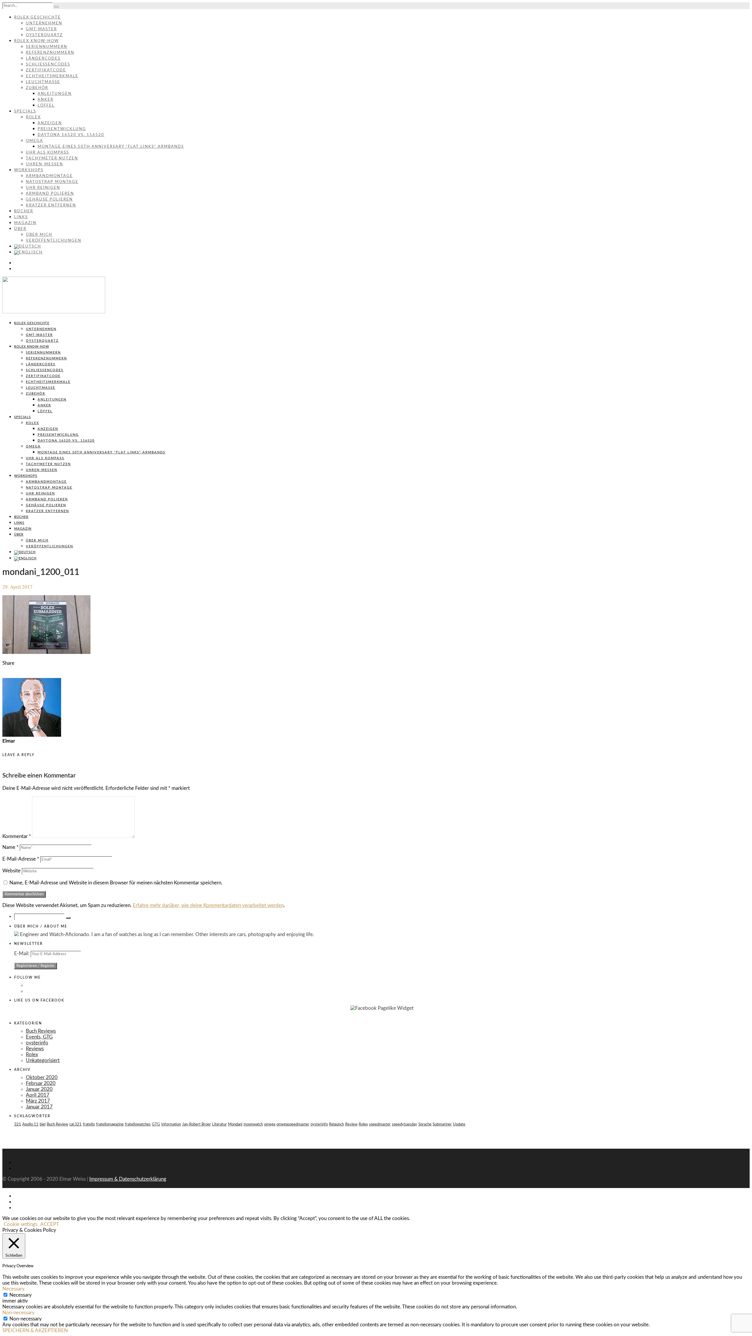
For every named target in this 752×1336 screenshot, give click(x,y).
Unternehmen (44, 23)
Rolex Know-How (36, 41)
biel (43, 1124)
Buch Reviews (41, 1031)
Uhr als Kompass (47, 152)
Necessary (20, 1295)
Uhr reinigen (43, 188)
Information (171, 1124)
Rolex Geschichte (37, 17)
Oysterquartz (44, 35)
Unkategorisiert (43, 1060)
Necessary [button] (13, 1288)
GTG (156, 1124)
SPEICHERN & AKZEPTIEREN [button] (35, 1330)
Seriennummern (46, 47)
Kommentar (16, 836)
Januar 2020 (39, 1089)
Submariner (442, 1124)
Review (351, 1124)
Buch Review (57, 1124)
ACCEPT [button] (49, 1224)
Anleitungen (55, 94)
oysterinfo (37, 1042)
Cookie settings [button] (20, 1224)
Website (11, 870)
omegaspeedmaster (292, 1124)
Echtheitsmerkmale (52, 76)
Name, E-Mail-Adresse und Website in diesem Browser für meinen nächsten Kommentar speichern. (115, 882)
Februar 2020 (41, 1083)
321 (17, 1124)
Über (20, 229)
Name (10, 847)
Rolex (33, 117)
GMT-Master (41, 29)
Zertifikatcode (46, 70)
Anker (45, 100)
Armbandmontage (49, 176)
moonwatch (253, 1124)
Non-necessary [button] (18, 1312)
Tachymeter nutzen (52, 158)
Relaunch (336, 1124)
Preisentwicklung (62, 129)
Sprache (425, 1124)
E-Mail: (22, 953)
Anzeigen (50, 123)
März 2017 (38, 1100)
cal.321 (75, 1124)
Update (459, 1124)
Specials (25, 111)
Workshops (28, 170)
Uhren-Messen (44, 164)
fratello (89, 1124)
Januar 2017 (39, 1106)
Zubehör (37, 88)
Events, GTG (39, 1036)
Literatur (219, 1124)
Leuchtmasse (43, 82)
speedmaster (380, 1124)
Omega (34, 141)
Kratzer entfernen (51, 205)
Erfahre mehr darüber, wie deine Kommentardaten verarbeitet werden (208, 905)
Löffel (46, 105)
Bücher (23, 211)
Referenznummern (50, 53)
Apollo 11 (30, 1124)
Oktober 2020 (42, 1077)
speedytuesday (404, 1124)
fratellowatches (138, 1124)
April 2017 (37, 1095)
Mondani (235, 1124)
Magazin (25, 223)
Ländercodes (43, 58)
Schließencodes (48, 64)
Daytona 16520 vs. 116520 (71, 135)
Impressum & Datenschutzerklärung (127, 1179)
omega (269, 1124)
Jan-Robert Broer (196, 1124)
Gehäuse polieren (49, 199)
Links (21, 217)
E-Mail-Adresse (20, 859)
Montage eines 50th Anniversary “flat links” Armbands (111, 147)
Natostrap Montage (52, 182)
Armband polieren (50, 194)
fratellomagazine (110, 1124)
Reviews (35, 1048)
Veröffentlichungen (53, 241)
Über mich (39, 235)
